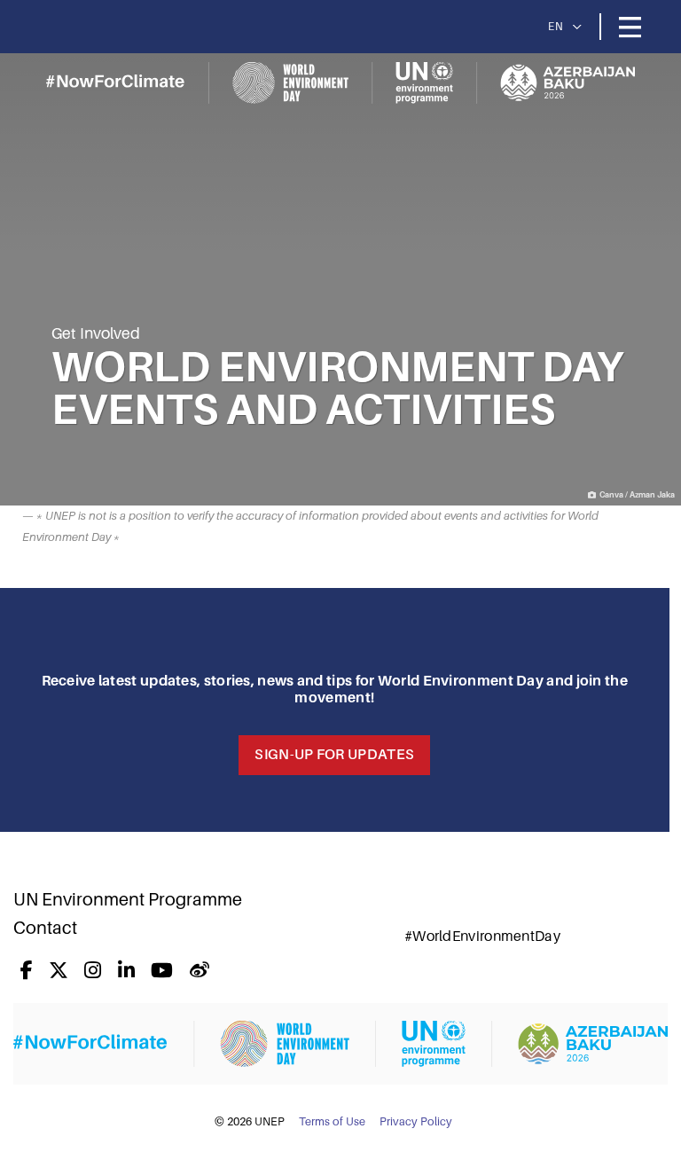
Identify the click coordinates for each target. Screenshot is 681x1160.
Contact (45, 927)
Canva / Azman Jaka (637, 494)
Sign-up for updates (334, 755)
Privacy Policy (416, 1122)
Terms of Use (332, 1122)
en (556, 26)
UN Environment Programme (127, 899)
